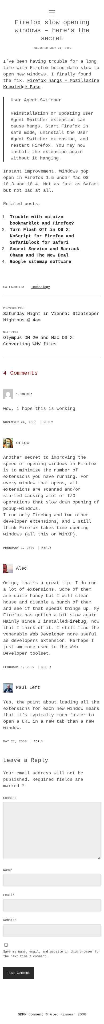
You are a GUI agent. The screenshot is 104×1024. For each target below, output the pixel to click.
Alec (21, 568)
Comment (9, 798)
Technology (40, 287)
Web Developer (47, 634)
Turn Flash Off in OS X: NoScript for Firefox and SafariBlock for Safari (42, 236)
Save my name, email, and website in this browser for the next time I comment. (51, 954)
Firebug (76, 621)
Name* (8, 870)
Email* (8, 895)
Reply (48, 422)
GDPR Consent (30, 1015)
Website (9, 920)
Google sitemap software (40, 261)
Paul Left (28, 687)
